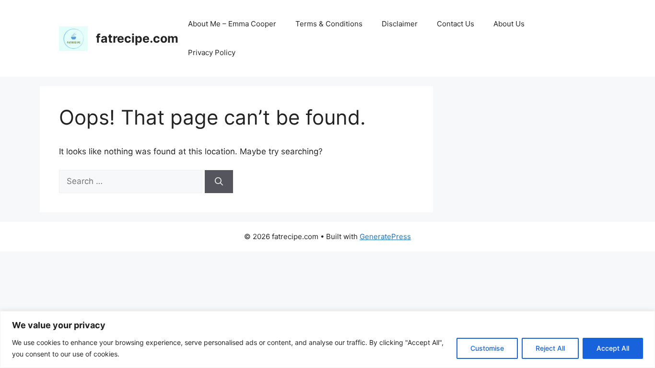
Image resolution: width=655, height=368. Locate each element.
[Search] (219, 181)
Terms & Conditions (329, 23)
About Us (509, 23)
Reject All (550, 348)
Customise (487, 348)
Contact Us (455, 23)
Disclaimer (400, 23)
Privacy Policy (211, 52)
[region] (327, 339)
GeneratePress (385, 236)
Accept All (613, 348)
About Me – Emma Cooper (232, 23)
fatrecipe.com (137, 38)
